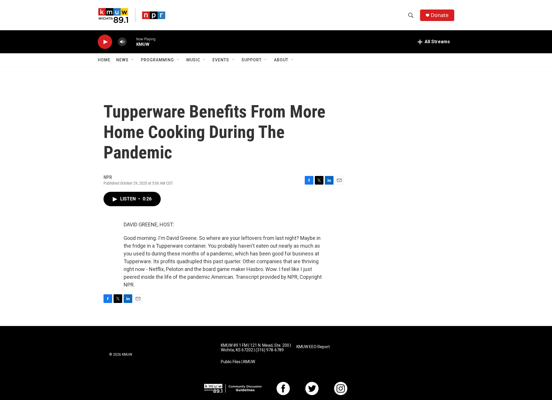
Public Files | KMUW (238, 362)
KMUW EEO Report (313, 347)
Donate (439, 15)
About (281, 60)
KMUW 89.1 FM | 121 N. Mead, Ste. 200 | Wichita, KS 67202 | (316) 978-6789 (256, 347)
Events (220, 60)
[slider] (131, 42)
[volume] (122, 41)
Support (251, 60)
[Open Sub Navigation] (133, 60)
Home (104, 60)
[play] (105, 42)
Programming (157, 60)
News (122, 60)
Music (193, 60)
